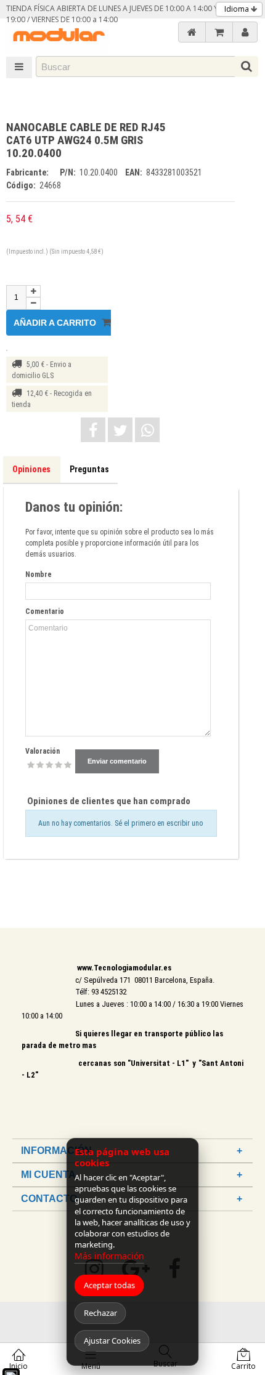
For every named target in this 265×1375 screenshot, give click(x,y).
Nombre (38, 574)
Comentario (44, 611)
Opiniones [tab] (31, 469)
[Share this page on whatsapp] (147, 429)
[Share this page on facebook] (93, 429)
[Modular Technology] (58, 36)
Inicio (18, 1366)
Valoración (42, 751)
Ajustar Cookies (112, 1340)
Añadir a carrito (56, 323)
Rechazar (100, 1312)
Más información (109, 1256)
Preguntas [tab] (89, 469)
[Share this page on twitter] (120, 429)
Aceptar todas (109, 1285)
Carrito (243, 1366)
